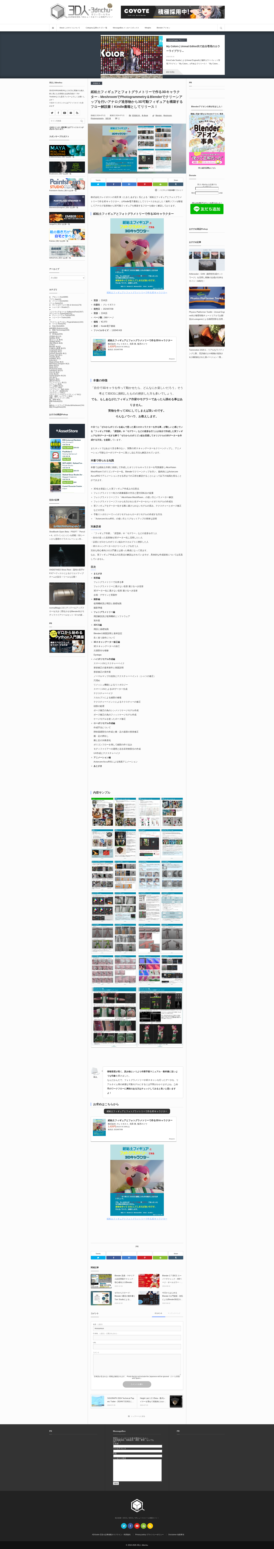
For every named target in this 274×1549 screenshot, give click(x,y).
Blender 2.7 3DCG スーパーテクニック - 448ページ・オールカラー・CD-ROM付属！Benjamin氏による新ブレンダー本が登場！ (172, 1279)
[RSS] (77, 112)
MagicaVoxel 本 (56, 362)
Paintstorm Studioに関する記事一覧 (63, 191)
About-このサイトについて (70, 28)
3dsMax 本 (54, 338)
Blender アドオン (163, 28)
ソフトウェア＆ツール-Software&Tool (66, 312)
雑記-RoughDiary (57, 407)
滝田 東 (108, 118)
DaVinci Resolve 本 (58, 353)
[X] (52, 112)
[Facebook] (113, 180)
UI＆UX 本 (54, 372)
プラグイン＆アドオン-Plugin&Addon (66, 322)
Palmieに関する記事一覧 (58, 241)
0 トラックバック (174, 1313)
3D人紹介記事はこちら (207, 168)
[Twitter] (98, 184)
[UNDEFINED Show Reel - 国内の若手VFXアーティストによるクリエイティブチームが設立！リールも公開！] (67, 555)
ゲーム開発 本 (56, 386)
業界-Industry (56, 401)
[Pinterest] (144, 180)
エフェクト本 (55, 384)
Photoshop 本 (55, 369)
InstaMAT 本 (55, 358)
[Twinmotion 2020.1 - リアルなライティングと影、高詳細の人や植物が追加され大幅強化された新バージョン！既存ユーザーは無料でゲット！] (207, 336)
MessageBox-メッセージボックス (126, 28)
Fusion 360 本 (55, 355)
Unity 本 (54, 374)
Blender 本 (55, 346)
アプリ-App (55, 299)
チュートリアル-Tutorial (63, 315)
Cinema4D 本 (55, 350)
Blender (159, 115)
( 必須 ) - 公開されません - (105, 1333)
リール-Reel (59, 324)
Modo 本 (53, 367)
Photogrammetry (97, 118)
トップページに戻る (138, 1416)
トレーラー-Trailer (61, 317)
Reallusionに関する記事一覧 (60, 174)
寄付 (193, 193)
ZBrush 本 (54, 381)
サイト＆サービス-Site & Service (66, 305)
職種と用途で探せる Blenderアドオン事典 (207, 114)
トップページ (53, 27)
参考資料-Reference (58, 328)
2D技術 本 (55, 336)
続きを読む (170, 72)
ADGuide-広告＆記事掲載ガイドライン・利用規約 (111, 1535)
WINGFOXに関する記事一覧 (60, 258)
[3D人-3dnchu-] (81, 12)
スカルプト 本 (55, 387)
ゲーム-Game (56, 303)
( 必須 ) (98, 1324)
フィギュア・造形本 (58, 391)
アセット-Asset (60, 297)
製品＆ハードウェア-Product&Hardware (66, 405)
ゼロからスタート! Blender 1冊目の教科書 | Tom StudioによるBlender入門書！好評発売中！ (125, 1296)
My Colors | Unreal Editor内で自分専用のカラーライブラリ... (193, 48)
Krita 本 (53, 360)
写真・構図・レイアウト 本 (60, 396)
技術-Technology (60, 330)
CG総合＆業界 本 (57, 348)
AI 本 (52, 345)
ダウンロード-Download (60, 313)
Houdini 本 (54, 357)
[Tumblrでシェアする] (175, 184)
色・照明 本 (54, 399)
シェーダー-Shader (60, 307)
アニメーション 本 (58, 382)
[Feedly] (160, 180)
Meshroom (167, 115)
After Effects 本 (56, 343)
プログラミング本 (57, 393)
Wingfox (148, 28)
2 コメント (158, 1313)
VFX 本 (53, 377)
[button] (137, 1111)
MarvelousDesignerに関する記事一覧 (63, 207)
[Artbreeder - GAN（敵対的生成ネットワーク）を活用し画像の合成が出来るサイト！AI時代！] (207, 260)
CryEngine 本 (55, 352)
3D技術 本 (96, 83)
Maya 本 (54, 365)
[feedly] (143, 1526)
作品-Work (58, 326)
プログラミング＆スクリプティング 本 (65, 394)
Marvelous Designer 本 (59, 364)
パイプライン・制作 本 (59, 389)
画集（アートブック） (59, 398)
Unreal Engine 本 (57, 376)
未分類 (53, 332)
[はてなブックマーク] (129, 180)
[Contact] (71, 112)
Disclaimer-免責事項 (176, 1535)
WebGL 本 (54, 379)
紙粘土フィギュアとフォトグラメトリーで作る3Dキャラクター (137, 292)
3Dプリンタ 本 (56, 340)
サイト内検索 (221, 27)
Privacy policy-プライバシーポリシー (149, 1535)
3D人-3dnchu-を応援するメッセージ (207, 185)
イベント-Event (60, 301)
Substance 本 (56, 370)
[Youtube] (64, 112)
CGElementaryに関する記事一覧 (61, 157)
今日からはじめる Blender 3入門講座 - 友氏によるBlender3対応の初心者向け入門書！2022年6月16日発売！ (172, 1296)
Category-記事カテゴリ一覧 (96, 28)
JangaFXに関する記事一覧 (59, 224)
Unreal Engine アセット (176, 40)
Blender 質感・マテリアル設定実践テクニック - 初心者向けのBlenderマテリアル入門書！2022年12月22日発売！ (125, 1279)
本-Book (145, 115)
